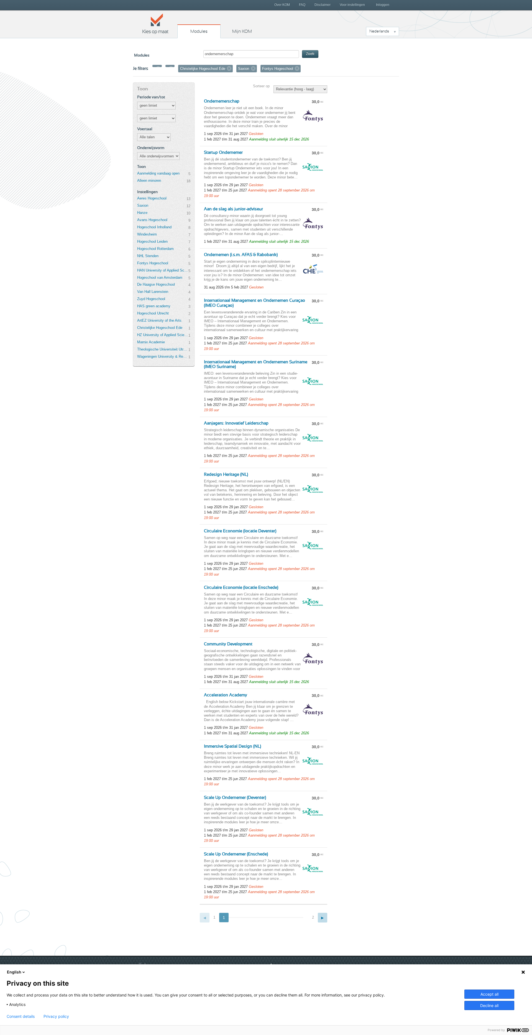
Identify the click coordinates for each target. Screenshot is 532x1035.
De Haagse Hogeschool (156, 284)
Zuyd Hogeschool (151, 299)
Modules (199, 31)
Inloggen (382, 4)
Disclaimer (322, 4)
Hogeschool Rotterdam (155, 249)
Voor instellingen (352, 4)
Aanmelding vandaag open (158, 173)
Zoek (310, 54)
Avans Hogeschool (152, 220)
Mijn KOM (242, 31)
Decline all (489, 1005)
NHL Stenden (147, 256)
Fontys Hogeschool (152, 263)
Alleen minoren (149, 180)
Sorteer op (261, 86)
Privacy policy (56, 1016)
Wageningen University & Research (162, 356)
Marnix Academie (151, 342)
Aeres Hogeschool (152, 198)
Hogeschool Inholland (154, 227)
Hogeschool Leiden (152, 241)
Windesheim (147, 234)
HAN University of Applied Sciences (162, 270)
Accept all (489, 994)
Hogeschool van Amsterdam (159, 277)
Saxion (142, 205)
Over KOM (282, 4)
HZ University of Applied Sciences (162, 335)
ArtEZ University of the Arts (159, 320)
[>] (323, 917)
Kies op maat (155, 23)
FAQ (302, 4)
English (14, 972)
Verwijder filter (158, 68)
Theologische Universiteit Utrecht (162, 349)
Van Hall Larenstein (152, 292)
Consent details (21, 1016)
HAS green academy (153, 306)
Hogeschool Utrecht (153, 313)
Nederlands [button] (379, 31)
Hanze (142, 213)
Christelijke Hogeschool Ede (159, 328)
